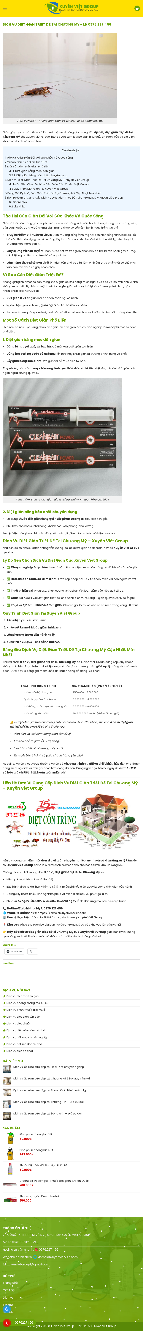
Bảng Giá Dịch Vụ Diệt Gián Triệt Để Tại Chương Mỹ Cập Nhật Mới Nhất (53, 193)
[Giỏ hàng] (137, 8)
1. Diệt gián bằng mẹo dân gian (32, 171)
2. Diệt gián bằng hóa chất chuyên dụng (38, 175)
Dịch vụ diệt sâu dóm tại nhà (25, 1030)
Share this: (18, 202)
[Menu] (5, 8)
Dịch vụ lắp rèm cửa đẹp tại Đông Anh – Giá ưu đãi (47, 1113)
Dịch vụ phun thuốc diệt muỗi (25, 1010)
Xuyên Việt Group (104, 1326)
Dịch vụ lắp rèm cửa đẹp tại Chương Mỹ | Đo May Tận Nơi (51, 1078)
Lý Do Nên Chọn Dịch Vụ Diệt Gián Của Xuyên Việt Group (49, 184)
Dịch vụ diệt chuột (18, 1023)
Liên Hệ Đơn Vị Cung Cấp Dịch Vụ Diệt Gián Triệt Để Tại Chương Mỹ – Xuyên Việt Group (64, 197)
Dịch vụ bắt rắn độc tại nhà (24, 1044)
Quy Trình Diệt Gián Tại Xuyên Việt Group (39, 189)
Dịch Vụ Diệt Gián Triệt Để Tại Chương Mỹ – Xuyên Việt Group (47, 180)
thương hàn (15, 244)
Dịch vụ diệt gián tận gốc (23, 1017)
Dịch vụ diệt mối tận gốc (22, 996)
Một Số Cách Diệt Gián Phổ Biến (27, 166)
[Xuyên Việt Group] (71, 8)
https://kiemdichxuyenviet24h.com (62, 913)
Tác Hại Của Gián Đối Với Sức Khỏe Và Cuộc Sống (39, 157)
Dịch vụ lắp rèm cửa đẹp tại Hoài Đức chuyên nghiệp (48, 1067)
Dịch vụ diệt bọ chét (19, 1051)
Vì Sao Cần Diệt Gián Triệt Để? (26, 162)
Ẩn (78, 150)
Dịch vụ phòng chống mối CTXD (27, 1003)
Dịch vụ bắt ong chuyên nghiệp (27, 1037)
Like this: (17, 206)
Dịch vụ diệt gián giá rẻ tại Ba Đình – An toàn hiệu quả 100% (70, 499)
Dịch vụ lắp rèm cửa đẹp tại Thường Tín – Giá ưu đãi (48, 1102)
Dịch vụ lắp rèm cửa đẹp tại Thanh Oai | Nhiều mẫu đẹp (50, 1090)
